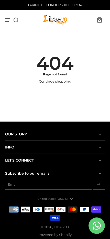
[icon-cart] (99, 20)
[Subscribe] (99, 185)
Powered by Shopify (55, 235)
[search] (15, 20)
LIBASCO (61, 227)
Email (13, 184)
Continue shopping (55, 81)
